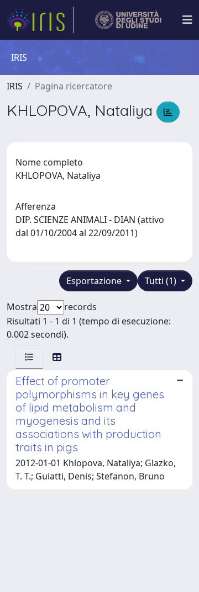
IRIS (15, 86)
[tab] (29, 357)
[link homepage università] (128, 20)
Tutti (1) (162, 281)
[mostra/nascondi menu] (187, 19)
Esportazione (95, 281)
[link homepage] (40, 20)
